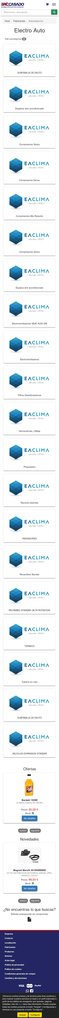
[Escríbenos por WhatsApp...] (27, 991)
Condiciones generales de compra (20, 973)
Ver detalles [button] (29, 818)
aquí (20, 1004)
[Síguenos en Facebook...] (31, 991)
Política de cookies (13, 969)
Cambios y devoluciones (16, 978)
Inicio (7, 20)
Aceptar (22, 1014)
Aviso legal (10, 960)
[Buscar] (54, 12)
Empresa (9, 933)
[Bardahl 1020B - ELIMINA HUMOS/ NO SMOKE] (29, 785)
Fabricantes (19, 20)
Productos (9, 951)
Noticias (8, 956)
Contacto (9, 938)
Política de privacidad (14, 964)
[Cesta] (47, 4)
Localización (10, 942)
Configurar (35, 1014)
